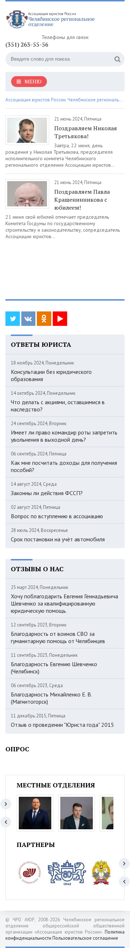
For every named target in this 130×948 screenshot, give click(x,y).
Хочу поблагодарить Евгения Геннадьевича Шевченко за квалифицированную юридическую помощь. (64, 603)
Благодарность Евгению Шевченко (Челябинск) (54, 667)
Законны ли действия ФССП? (47, 493)
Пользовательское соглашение (85, 938)
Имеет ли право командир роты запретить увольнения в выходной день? (64, 436)
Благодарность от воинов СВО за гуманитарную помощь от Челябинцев (58, 637)
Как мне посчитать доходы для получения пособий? (64, 466)
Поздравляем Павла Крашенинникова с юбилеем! (82, 199)
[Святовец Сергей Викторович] (76, 813)
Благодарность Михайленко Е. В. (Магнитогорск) (51, 698)
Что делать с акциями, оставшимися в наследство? (58, 405)
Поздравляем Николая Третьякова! (85, 132)
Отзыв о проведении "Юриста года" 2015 (62, 724)
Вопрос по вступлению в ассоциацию (57, 516)
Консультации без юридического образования (51, 375)
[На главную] (59, 20)
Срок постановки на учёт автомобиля (58, 539)
